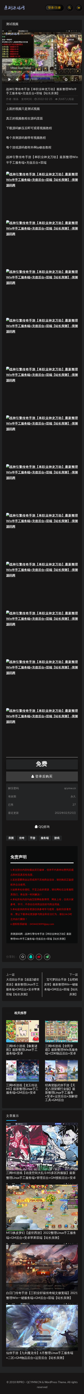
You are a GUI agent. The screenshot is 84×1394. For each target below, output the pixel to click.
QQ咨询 (44, 826)
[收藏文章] (23, 957)
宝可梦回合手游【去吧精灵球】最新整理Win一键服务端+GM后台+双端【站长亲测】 (61, 987)
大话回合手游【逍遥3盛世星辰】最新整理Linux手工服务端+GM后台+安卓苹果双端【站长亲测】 (23, 987)
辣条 (16, 99)
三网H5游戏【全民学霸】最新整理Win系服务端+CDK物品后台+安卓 (61, 1050)
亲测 (11, 838)
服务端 (45, 838)
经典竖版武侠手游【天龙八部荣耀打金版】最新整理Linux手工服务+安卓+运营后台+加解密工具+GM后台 (61, 1093)
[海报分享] (47, 957)
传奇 (21, 838)
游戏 (57, 838)
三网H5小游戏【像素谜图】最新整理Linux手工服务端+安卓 (21, 1050)
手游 (32, 838)
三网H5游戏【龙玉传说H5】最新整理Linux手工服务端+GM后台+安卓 (22, 1089)
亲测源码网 (16, 934)
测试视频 (12, 24)
